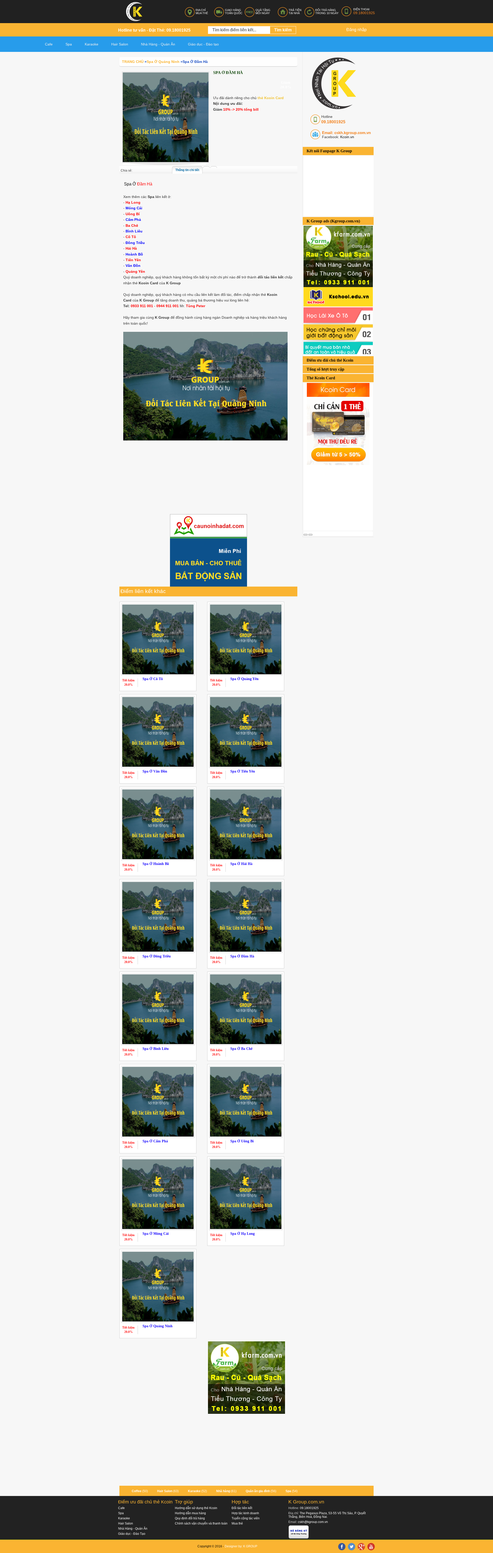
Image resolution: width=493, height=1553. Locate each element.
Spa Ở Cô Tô (153, 679)
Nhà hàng (223, 1491)
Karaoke (91, 44)
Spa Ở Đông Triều (157, 956)
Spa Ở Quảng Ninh (158, 1326)
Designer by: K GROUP (241, 1546)
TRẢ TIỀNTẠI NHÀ (295, 11)
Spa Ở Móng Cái (156, 1234)
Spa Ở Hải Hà (241, 864)
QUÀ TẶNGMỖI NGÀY (262, 11)
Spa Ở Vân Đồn (155, 771)
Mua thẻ (237, 1523)
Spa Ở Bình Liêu (156, 1049)
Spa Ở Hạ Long (242, 1234)
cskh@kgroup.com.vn (313, 1522)
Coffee (136, 1491)
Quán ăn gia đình (258, 1491)
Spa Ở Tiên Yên (242, 771)
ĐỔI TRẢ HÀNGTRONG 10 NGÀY (326, 11)
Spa (68, 44)
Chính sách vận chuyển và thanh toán (201, 1523)
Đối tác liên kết (242, 1508)
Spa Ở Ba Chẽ (241, 1049)
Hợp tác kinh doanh (245, 1513)
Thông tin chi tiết (187, 170)
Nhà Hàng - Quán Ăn (132, 1528)
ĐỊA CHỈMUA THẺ (202, 11)
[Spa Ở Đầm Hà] (165, 117)
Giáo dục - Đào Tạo (131, 1534)
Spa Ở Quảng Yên (244, 679)
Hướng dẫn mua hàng (190, 1513)
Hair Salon (164, 1491)
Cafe (49, 44)
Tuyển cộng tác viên (246, 1518)
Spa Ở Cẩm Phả (155, 1141)
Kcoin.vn (346, 137)
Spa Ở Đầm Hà (242, 956)
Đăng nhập (356, 29)
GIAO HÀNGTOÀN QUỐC (233, 11)
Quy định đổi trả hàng (190, 1518)
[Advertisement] (342, 497)
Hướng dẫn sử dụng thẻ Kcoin (196, 1508)
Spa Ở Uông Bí (242, 1141)
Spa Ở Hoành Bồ (156, 864)
